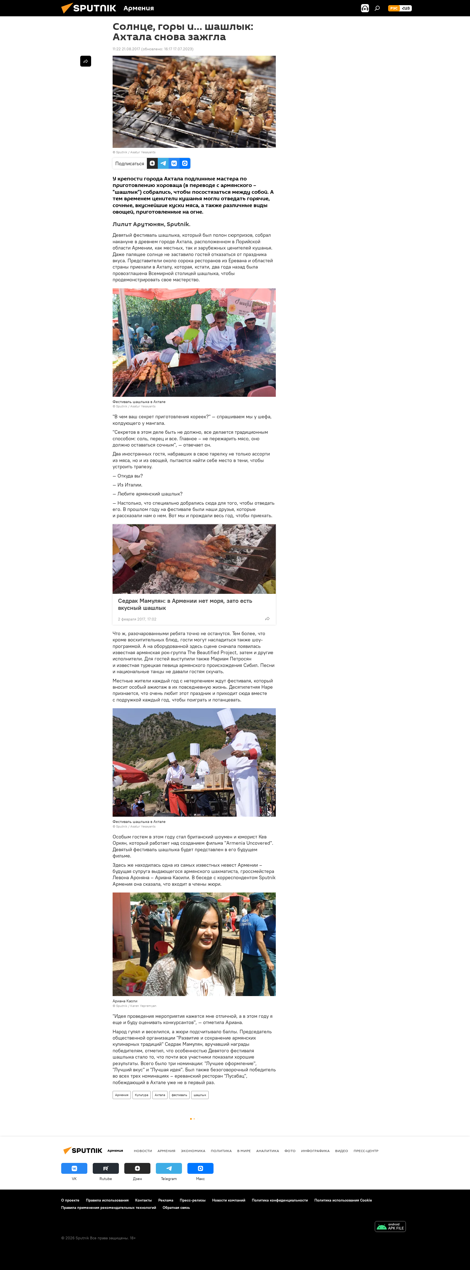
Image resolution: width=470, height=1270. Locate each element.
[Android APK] (390, 1227)
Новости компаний (228, 1200)
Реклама (165, 1200)
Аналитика (267, 1150)
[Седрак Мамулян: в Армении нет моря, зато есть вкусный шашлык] (194, 559)
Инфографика (315, 1150)
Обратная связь (176, 1207)
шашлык (200, 1095)
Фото (290, 1150)
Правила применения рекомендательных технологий (108, 1207)
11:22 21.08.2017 (126, 48)
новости (143, 1150)
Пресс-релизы (193, 1200)
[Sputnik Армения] (90, 15)
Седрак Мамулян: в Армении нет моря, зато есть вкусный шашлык (185, 604)
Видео (341, 1150)
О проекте (70, 1200)
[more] (267, 618)
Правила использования (107, 1200)
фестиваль (179, 1095)
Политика (221, 1150)
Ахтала (160, 1095)
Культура (141, 1095)
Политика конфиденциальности (280, 1200)
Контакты (143, 1200)
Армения (121, 1095)
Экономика (193, 1150)
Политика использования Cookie (343, 1200)
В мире (244, 1150)
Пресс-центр (366, 1150)
